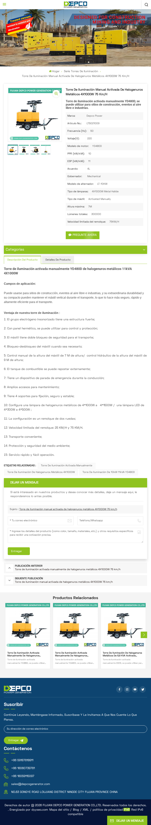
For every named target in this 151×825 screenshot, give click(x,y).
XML (86, 810)
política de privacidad (108, 810)
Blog (76, 810)
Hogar (55, 71)
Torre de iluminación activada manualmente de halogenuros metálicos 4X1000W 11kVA (71, 654)
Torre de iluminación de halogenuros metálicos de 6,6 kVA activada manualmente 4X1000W (122, 654)
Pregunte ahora (85, 235)
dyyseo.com (39, 810)
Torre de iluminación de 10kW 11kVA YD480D (108, 472)
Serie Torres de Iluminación (81, 71)
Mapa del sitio (59, 810)
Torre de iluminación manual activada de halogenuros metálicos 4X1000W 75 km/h (68, 509)
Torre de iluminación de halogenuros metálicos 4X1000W (41, 472)
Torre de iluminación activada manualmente (66, 465)
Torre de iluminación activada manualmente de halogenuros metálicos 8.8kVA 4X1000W (23, 654)
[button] (144, 635)
